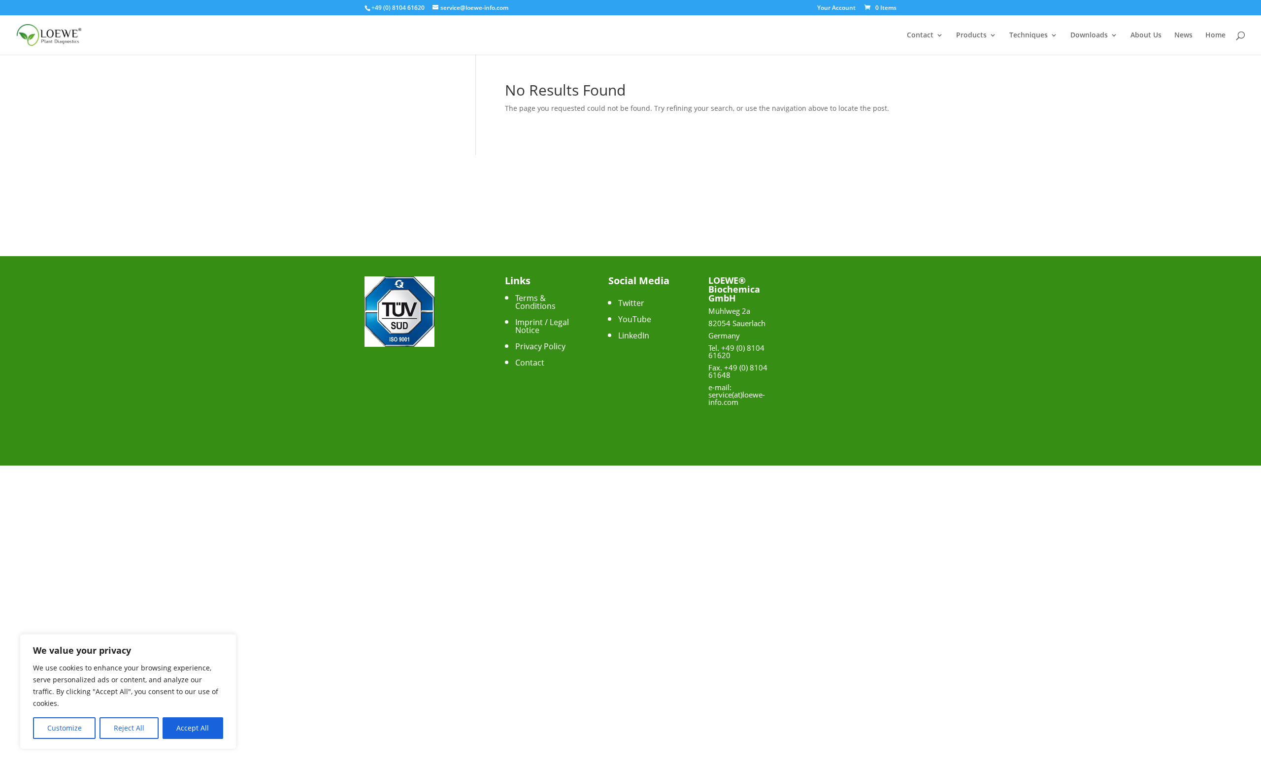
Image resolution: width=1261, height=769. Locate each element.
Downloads (1089, 35)
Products (971, 35)
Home (1215, 35)
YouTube (634, 319)
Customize (64, 728)
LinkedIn (633, 335)
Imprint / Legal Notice (542, 326)
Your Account (836, 8)
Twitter (631, 303)
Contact (920, 35)
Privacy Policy (540, 346)
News (1183, 35)
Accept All (192, 728)
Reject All (129, 728)
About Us (1145, 35)
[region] (128, 691)
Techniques (1028, 35)
